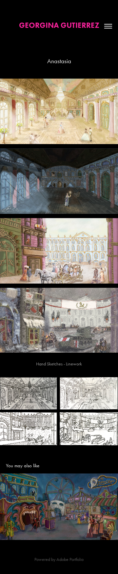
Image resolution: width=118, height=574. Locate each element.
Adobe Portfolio (70, 559)
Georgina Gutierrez (59, 25)
